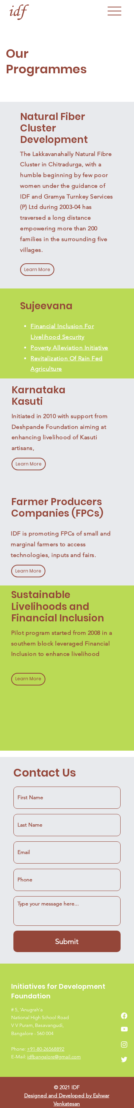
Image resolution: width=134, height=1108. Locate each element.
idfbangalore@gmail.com (54, 1056)
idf (16, 11)
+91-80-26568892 (45, 1049)
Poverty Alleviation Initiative (69, 347)
